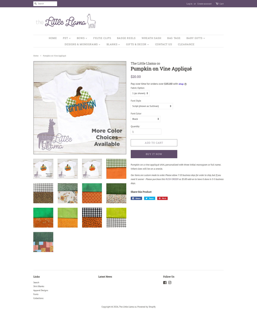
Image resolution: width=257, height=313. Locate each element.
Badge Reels (126, 38)
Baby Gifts (195, 38)
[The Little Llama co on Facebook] (165, 283)
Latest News (105, 276)
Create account (204, 3)
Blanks (112, 44)
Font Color (136, 113)
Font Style (136, 100)
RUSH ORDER (172, 179)
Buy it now (154, 154)
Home (53, 38)
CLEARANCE (186, 44)
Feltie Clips (102, 38)
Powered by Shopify (146, 306)
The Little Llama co (128, 306)
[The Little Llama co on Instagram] (169, 283)
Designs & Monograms (82, 44)
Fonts (35, 294)
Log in (189, 3)
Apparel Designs (40, 290)
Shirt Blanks (38, 286)
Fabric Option (137, 87)
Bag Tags (173, 38)
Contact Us (163, 44)
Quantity (135, 126)
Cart (222, 3)
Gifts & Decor (136, 44)
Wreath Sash (151, 38)
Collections (38, 298)
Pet (66, 38)
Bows (81, 38)
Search (36, 282)
